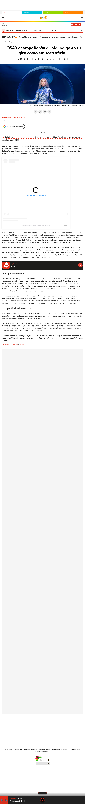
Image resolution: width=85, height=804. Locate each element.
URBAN (66, 13)
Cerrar (82, 31)
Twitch (50, 724)
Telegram (49, 112)
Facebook (36, 112)
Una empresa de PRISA (42, 758)
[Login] (82, 18)
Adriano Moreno (19, 117)
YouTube (38, 724)
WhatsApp (45, 112)
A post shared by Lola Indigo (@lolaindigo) (36, 225)
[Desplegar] (42, 793)
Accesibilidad (18, 749)
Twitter (40, 112)
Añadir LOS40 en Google (15, 126)
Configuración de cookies (59, 749)
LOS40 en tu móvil (74, 749)
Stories (55, 724)
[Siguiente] (82, 37)
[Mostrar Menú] (3, 18)
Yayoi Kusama (73, 37)
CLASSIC (26, 13)
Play (42, 800)
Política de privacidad (30, 749)
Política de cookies (44, 749)
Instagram (30, 724)
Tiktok (34, 724)
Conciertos (14, 345)
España (4, 25)
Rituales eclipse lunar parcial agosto (53, 37)
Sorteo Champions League (28, 37)
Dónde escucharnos (42, 751)
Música (10, 42)
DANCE (46, 13)
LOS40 (5, 13)
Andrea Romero (7, 117)
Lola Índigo (5, 345)
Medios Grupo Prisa (42, 763)
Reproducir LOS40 (80, 265)
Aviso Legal (8, 749)
